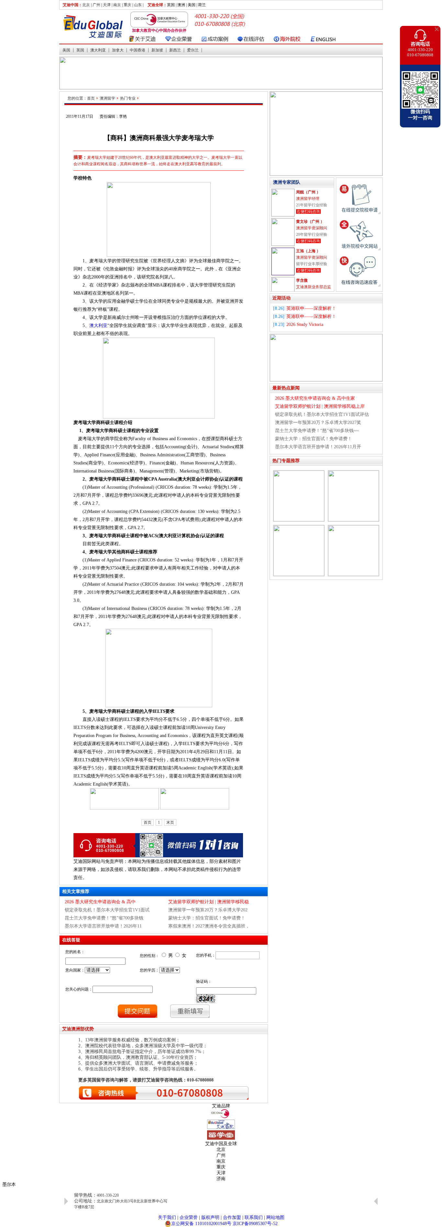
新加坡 (157, 50)
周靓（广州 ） (308, 192)
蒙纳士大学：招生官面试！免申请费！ (206, 918)
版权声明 (210, 1217)
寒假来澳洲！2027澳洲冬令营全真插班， (209, 926)
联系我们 (254, 1217)
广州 (96, 5)
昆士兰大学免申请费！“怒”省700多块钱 (104, 918)
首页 (91, 98)
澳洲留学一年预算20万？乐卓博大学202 (208, 909)
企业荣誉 (189, 1217)
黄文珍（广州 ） (310, 221)
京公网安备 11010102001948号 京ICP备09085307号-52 (224, 1223)
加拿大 (118, 50)
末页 (170, 822)
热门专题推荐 (286, 460)
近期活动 (281, 298)
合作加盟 (232, 1217)
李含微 (302, 280)
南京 (117, 5)
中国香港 (137, 50)
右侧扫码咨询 (308, 211)
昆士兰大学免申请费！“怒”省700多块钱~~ (317, 430)
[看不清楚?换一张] (205, 998)
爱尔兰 (193, 50)
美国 (66, 50)
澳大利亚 (98, 50)
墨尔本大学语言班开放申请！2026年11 (103, 926)
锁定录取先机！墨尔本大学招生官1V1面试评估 (322, 414)
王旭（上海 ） (308, 251)
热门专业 (128, 98)
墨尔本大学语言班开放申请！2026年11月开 (318, 446)
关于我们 (167, 1217)
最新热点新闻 (286, 387)
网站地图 (275, 1217)
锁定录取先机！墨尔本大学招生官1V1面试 (107, 909)
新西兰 (175, 50)
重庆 (127, 5)
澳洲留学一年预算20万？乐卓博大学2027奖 (318, 422)
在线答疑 (71, 940)
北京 (86, 5)
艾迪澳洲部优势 (78, 1028)
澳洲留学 (107, 98)
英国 (80, 50)
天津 (107, 5)
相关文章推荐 (75, 891)
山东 (138, 5)
